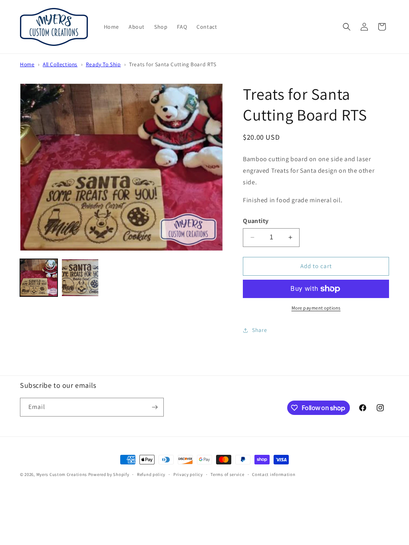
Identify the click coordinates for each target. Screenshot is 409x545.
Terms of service (227, 474)
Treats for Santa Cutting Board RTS (172, 64)
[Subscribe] (154, 407)
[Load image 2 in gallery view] (80, 277)
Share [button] (259, 330)
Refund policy (151, 474)
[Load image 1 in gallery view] (39, 277)
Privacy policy (188, 474)
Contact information (273, 474)
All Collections (60, 64)
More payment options (316, 308)
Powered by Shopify (108, 474)
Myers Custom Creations (61, 474)
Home (27, 64)
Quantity (255, 221)
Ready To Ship (103, 64)
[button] (346, 27)
